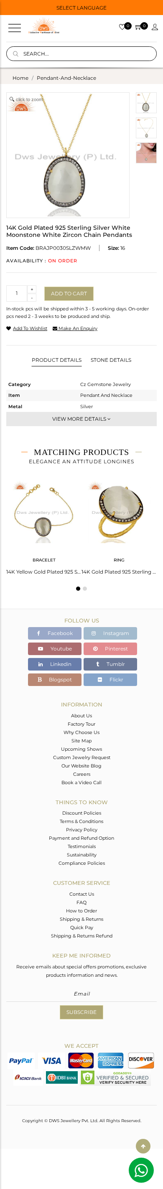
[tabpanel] (44, 525)
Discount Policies (81, 813)
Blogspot (60, 679)
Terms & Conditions (81, 821)
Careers (81, 774)
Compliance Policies (82, 863)
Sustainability (82, 855)
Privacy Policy (81, 830)
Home (20, 78)
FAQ (81, 902)
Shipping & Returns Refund (81, 936)
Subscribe (81, 1012)
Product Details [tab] (57, 360)
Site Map (81, 741)
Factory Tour (81, 724)
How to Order (81, 911)
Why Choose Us (81, 732)
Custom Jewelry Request (81, 757)
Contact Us (81, 894)
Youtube (60, 648)
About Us (81, 716)
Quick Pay (81, 927)
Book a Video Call (81, 782)
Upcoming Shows (81, 749)
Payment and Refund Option (81, 838)
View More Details (79, 419)
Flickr (115, 679)
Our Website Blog (81, 766)
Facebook (59, 633)
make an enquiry (77, 328)
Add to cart (69, 293)
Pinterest (116, 648)
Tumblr (115, 664)
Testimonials (82, 846)
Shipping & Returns (81, 919)
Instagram (115, 633)
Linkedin (60, 664)
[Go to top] (143, 1146)
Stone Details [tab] (111, 360)
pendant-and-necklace (66, 78)
